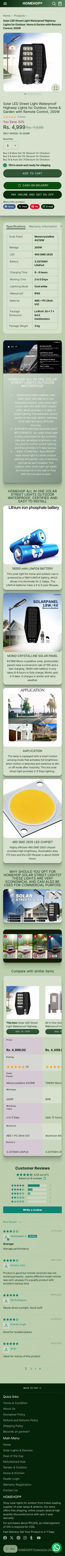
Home (6, 15)
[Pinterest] (18, 1538)
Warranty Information (43, 226)
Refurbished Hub (14, 1461)
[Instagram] (25, 1538)
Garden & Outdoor (15, 1467)
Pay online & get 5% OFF (32, 194)
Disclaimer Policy (14, 1414)
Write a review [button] (32, 1209)
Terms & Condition (15, 1403)
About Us (9, 1408)
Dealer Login (11, 1478)
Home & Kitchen (13, 1473)
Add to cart (32, 173)
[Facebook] (5, 1538)
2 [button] (31, 1368)
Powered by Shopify (45, 1549)
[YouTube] (39, 1538)
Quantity (8, 139)
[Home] (32, 4)
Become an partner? (16, 1431)
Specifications (16, 226)
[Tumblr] (32, 1538)
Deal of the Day (13, 1456)
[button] (18, 1185)
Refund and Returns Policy (20, 1420)
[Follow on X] (12, 1538)
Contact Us (10, 1490)
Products (19, 15)
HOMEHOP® (25, 1549)
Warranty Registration (17, 1484)
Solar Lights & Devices (18, 1450)
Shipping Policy (13, 1426)
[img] (10, 1231)
